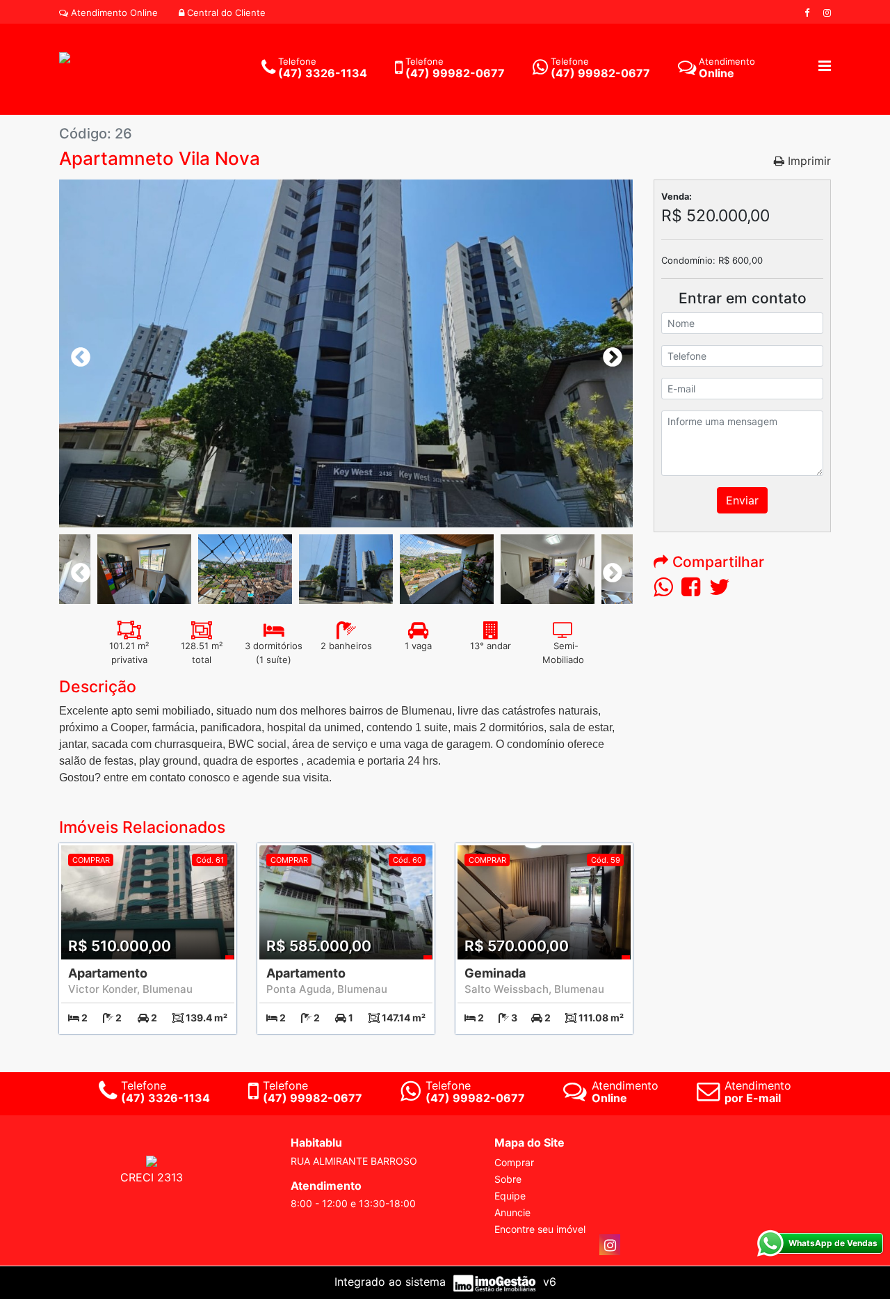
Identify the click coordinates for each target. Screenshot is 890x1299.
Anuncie (512, 1212)
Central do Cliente (225, 12)
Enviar (742, 500)
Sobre (507, 1179)
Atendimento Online (113, 12)
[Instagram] (827, 12)
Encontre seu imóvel (539, 1229)
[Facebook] (806, 12)
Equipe (510, 1196)
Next (608, 353)
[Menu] (824, 66)
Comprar (514, 1162)
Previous (76, 353)
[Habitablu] (64, 56)
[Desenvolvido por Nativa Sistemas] (496, 1282)
